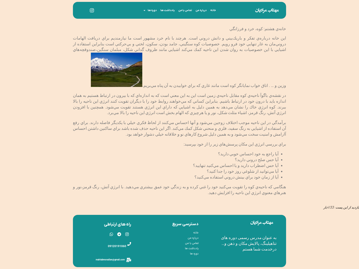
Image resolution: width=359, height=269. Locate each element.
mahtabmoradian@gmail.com (110, 259)
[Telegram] (119, 234)
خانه (213, 10)
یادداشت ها (167, 10)
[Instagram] (92, 10)
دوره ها (152, 10)
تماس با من (185, 10)
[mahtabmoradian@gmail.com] (128, 260)
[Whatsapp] (111, 234)
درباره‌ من (201, 10)
